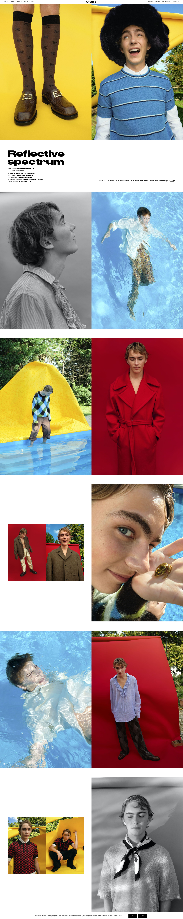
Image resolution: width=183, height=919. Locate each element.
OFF (142, 916)
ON (133, 916)
